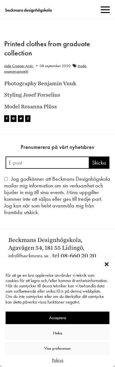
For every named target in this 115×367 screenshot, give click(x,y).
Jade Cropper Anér (19, 65)
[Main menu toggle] (105, 9)
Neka (57, 333)
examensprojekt (16, 71)
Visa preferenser (57, 348)
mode (82, 65)
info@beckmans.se (28, 255)
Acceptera (57, 317)
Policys (57, 360)
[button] (106, 264)
